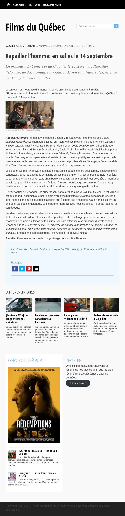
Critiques (34, 4)
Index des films (52, 4)
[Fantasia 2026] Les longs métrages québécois (17, 318)
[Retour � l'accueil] (8, 5)
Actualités (19, 4)
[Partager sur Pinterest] (29, 268)
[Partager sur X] (22, 268)
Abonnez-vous (78, 383)
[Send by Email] (36, 268)
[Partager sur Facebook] (15, 268)
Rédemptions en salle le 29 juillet (105, 317)
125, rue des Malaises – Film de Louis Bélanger (39, 452)
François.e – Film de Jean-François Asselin (37, 474)
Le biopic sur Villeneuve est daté (75, 317)
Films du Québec (35, 26)
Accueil (10, 46)
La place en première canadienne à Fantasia (47, 318)
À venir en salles (27, 46)
